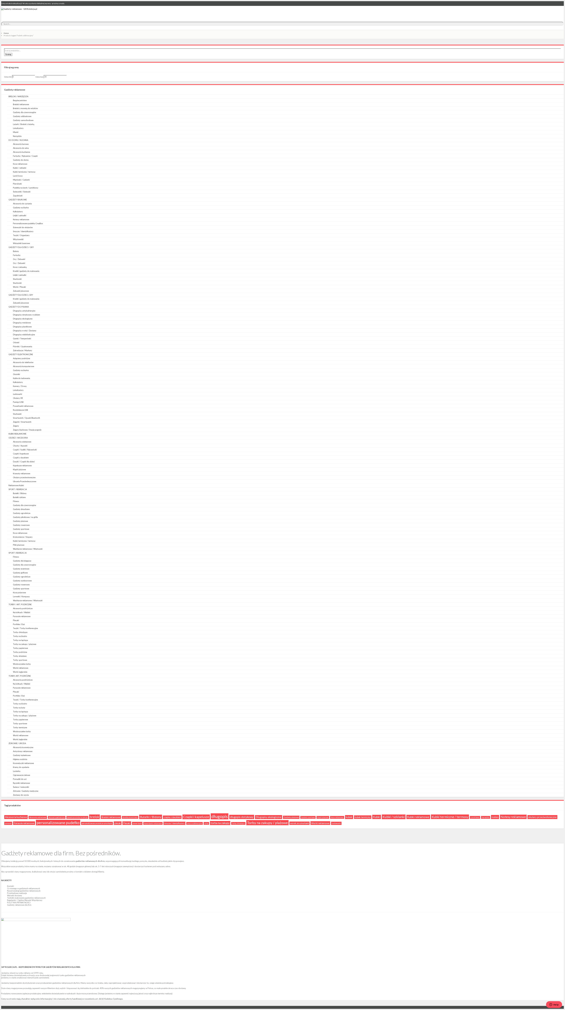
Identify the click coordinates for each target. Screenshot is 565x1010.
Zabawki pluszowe (21, 291)
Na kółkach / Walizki (21, 612)
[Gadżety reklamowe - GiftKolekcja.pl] (19, 12)
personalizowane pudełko (58, 822)
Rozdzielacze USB (20, 410)
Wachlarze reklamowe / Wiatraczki (28, 549)
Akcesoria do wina (21, 148)
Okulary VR (18, 398)
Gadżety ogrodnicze (21, 513)
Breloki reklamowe (21, 104)
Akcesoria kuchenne (21, 152)
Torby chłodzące (20, 632)
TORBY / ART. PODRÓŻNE (20, 604)
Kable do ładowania (21, 378)
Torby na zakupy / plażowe (24, 644)
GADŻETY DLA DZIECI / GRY (21, 247)
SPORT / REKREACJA (18, 489)
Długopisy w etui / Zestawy (24, 330)
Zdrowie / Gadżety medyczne (25, 791)
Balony (16, 251)
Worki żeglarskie (20, 672)
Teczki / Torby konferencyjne (25, 628)
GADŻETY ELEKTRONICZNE (21, 354)
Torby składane (19, 656)
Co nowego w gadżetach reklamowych (23, 888)
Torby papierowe (20, 648)
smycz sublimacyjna (194, 823)
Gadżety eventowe (21, 569)
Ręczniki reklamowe (21, 783)
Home (6, 33)
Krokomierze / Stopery (23, 537)
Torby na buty (19, 707)
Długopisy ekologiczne (22, 319)
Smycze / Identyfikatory (23, 231)
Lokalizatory (18, 128)
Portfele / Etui (19, 624)
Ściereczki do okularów (23, 227)
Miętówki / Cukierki (21, 180)
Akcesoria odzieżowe (22, 442)
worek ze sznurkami (299, 823)
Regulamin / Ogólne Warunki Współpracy (24, 900)
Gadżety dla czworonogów (24, 112)
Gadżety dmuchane (21, 509)
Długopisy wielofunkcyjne (24, 334)
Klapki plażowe (19, 469)
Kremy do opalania (21, 767)
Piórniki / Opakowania (22, 346)
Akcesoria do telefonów (23, 362)
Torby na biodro (20, 636)
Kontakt (10, 886)
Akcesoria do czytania (22, 203)
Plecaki (16, 620)
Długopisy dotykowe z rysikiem (26, 315)
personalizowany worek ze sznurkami (97, 823)
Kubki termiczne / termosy (24, 172)
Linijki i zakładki (19, 215)
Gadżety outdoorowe (22, 580)
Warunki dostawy (14, 895)
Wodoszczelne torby (22, 664)
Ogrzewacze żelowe (21, 775)
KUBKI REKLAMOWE (17, 434)
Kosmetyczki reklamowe (23, 763)
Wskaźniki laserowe (21, 243)
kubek (349, 817)
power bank (137, 823)
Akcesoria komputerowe (23, 366)
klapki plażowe (322, 817)
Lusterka (16, 771)
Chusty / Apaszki (20, 446)
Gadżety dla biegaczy (22, 561)
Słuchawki (17, 414)
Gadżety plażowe (20, 521)
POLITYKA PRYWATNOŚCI (18, 902)
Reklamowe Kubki (16, 485)
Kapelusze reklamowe (22, 465)
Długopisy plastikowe (22, 326)
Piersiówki (17, 184)
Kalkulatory (18, 211)
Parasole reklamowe (21, 616)
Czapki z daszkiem (21, 457)
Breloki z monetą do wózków (25, 108)
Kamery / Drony (20, 386)
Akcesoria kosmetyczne (23, 747)
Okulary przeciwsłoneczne (24, 477)
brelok (94, 817)
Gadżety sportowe (21, 529)
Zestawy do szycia (21, 795)
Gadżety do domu (21, 160)
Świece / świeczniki (21, 787)
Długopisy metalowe (22, 322)
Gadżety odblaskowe (22, 116)
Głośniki (16, 374)
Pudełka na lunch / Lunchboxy (25, 188)
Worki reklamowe (20, 668)
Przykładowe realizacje (17, 893)
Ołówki (16, 342)
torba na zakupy (220, 823)
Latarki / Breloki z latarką (23, 124)
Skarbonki (17, 279)
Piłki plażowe (18, 545)
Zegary (16, 426)
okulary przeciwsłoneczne (542, 817)
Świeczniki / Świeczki (21, 192)
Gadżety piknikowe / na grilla (25, 517)
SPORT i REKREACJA (18, 553)
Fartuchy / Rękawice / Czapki (25, 156)
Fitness (16, 501)
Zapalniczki (18, 195)
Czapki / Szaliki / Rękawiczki (25, 449)
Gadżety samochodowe (23, 120)
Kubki (376, 817)
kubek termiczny (363, 817)
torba (206, 823)
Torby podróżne (20, 652)
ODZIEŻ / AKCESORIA (18, 438)
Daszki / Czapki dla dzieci (24, 461)
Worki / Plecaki (19, 287)
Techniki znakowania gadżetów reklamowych (26, 898)
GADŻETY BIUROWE (18, 199)
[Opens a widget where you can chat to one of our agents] (554, 1005)
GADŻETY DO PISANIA (19, 307)
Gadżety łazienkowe (21, 755)
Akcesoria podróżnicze (23, 608)
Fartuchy (16, 255)
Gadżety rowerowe (21, 525)
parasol (8, 823)
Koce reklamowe (20, 164)
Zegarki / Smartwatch (22, 422)
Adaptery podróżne (21, 358)
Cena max (39, 77)
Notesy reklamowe (21, 219)
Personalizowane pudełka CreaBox (28, 223)
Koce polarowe (19, 592)
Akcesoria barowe (21, 144)
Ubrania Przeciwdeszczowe (24, 481)
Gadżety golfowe (20, 573)
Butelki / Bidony (19, 493)
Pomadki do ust (19, 779)
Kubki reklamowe (418, 817)
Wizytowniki (18, 239)
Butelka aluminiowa (130, 817)
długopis (219, 816)
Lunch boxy (18, 176)
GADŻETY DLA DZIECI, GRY (21, 295)
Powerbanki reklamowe (23, 406)
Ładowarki (17, 394)
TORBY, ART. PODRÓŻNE (20, 676)
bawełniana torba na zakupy (77, 817)
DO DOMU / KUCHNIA (18, 140)
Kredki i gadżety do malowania (26, 271)
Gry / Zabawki (19, 259)
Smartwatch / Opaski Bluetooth (26, 418)
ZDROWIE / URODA (17, 743)
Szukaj (8, 54)
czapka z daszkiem (172, 817)
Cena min (8, 77)
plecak (117, 823)
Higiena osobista (20, 759)
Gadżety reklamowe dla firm (19, 905)
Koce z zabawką (20, 267)
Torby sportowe (20, 660)
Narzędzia (17, 136)
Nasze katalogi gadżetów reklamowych (23, 891)
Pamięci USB (18, 402)
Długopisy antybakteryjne (24, 311)
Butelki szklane (19, 497)
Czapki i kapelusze (21, 453)
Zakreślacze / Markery (22, 350)
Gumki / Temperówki (22, 338)
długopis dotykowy (241, 817)
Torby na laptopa (20, 640)
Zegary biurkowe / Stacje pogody (27, 430)
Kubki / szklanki (19, 168)
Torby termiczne (20, 727)
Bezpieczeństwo (20, 100)
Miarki (15, 132)
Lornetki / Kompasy (21, 596)
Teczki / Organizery (21, 235)
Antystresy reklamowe (22, 751)
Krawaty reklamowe (21, 473)
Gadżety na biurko (21, 207)
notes (495, 817)
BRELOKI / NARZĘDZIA (18, 96)
